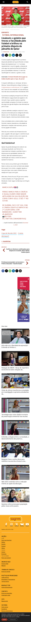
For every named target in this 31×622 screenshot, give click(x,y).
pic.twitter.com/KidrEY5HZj (14, 218)
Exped (3, 609)
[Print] (20, 55)
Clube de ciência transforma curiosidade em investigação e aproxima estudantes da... (15, 392)
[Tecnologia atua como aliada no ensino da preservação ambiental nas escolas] (15, 406)
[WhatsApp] (9, 55)
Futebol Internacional (14, 29)
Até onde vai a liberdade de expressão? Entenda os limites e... (15, 346)
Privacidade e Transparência (8, 579)
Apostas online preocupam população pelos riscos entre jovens (14, 505)
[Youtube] (27, 524)
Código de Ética (5, 577)
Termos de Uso (5, 581)
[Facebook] (3, 55)
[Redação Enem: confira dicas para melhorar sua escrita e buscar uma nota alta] (15, 450)
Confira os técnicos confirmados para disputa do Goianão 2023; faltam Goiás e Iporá (17, 250)
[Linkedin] (13, 55)
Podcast (3, 546)
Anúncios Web (5, 564)
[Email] (16, 55)
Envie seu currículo (6, 571)
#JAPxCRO (9, 214)
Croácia (20, 233)
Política (3, 542)
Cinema (3, 552)
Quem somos (5, 607)
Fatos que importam (7, 540)
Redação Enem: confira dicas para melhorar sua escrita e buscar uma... (14, 460)
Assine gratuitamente (7, 587)
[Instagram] (11, 524)
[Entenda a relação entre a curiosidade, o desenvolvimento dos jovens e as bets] (15, 428)
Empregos (4, 554)
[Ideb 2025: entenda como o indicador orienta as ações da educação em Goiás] (15, 473)
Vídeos (3, 548)
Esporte (7, 29)
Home (3, 29)
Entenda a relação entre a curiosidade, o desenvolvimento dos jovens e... (15, 438)
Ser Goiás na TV (4, 329)
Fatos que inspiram (6, 558)
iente (5, 609)
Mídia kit (4, 566)
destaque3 (5, 236)
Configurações (13, 619)
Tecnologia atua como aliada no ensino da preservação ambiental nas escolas (15, 415)
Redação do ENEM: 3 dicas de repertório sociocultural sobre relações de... (15, 369)
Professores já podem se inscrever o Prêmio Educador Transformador (13, 262)
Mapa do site (5, 601)
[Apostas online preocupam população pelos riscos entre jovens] (15, 495)
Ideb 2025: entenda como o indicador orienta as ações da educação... (14, 482)
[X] (6, 55)
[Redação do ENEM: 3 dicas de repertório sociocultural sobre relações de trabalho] (15, 359)
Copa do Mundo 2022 (9, 233)
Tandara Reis (6, 51)
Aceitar (4, 619)
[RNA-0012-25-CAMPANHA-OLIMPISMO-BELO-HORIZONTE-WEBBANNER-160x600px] (23, 321)
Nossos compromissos (7, 611)
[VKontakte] (22, 524)
